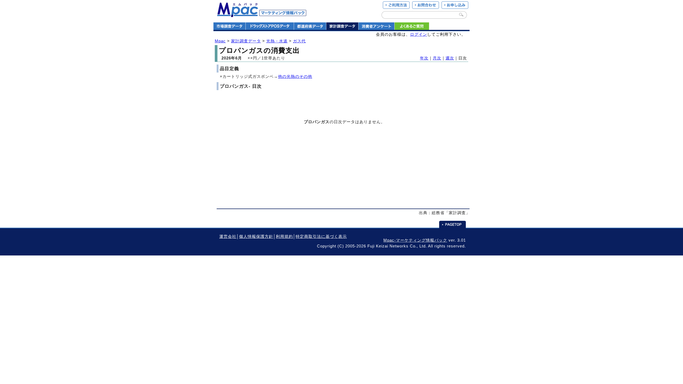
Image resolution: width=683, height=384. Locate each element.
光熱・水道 (277, 41)
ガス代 (299, 41)
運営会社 (227, 236)
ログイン (418, 34)
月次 (437, 58)
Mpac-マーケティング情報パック (415, 240)
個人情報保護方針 (256, 236)
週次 (450, 58)
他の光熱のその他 (295, 76)
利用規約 (284, 236)
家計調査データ (246, 41)
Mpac (220, 41)
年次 (424, 58)
